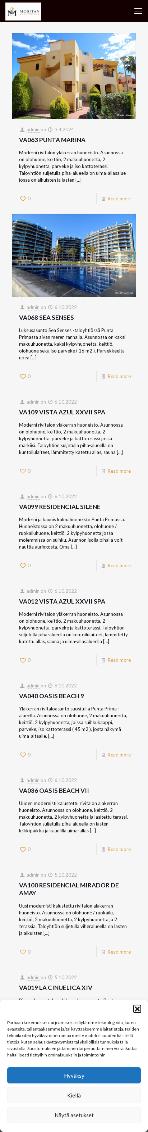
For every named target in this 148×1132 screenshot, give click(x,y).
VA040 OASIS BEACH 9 (51, 696)
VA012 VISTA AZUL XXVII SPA (62, 601)
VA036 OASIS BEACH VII (54, 790)
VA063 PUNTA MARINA (52, 140)
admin (33, 129)
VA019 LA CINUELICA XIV (55, 987)
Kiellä (74, 1095)
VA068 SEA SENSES (46, 317)
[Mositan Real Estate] (23, 11)
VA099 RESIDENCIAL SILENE (60, 506)
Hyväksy (74, 1075)
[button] (137, 1008)
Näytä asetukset (74, 1115)
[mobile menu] (138, 11)
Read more (119, 198)
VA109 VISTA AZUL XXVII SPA (62, 412)
